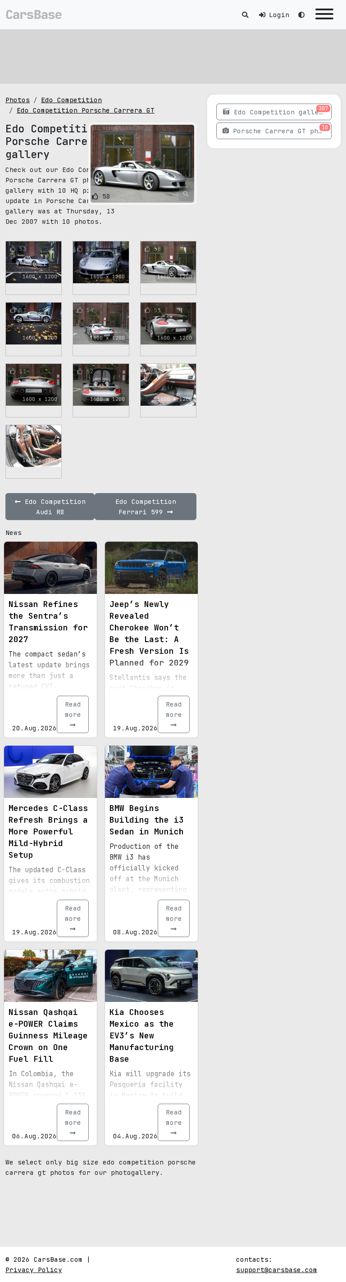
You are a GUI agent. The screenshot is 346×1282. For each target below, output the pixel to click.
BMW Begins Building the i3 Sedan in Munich (146, 820)
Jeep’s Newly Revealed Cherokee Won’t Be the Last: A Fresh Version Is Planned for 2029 (149, 633)
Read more (73, 709)
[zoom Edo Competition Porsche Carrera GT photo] (186, 194)
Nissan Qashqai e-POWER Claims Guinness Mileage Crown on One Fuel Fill (48, 1035)
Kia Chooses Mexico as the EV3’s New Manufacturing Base (141, 1035)
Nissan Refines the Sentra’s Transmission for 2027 (48, 621)
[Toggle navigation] (324, 15)
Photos (17, 99)
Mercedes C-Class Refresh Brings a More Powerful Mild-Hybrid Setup (48, 831)
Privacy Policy (33, 1269)
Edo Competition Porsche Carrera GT (86, 110)
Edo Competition (71, 99)
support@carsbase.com (276, 1269)
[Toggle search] (245, 14)
